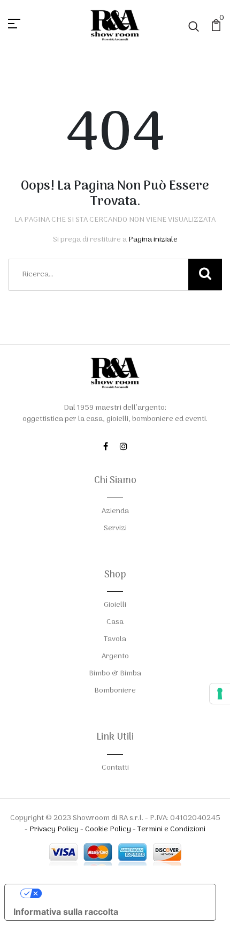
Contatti (115, 768)
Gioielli (115, 605)
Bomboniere (115, 691)
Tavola (115, 639)
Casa (115, 622)
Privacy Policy (54, 829)
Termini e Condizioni (171, 829)
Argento (115, 656)
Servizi (115, 528)
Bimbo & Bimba (115, 673)
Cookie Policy (108, 829)
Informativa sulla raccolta (65, 911)
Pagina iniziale (153, 240)
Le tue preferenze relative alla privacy (121, 893)
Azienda (115, 511)
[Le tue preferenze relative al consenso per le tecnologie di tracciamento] (220, 693)
